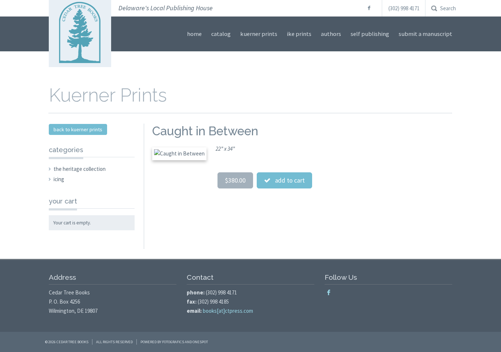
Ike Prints (299, 34)
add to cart (288, 180)
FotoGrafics (173, 342)
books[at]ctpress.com (228, 310)
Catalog (221, 34)
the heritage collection (80, 168)
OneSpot (200, 342)
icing (59, 179)
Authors (331, 34)
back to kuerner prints (78, 129)
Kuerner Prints (258, 34)
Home (194, 34)
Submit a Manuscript (425, 34)
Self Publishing (370, 34)
